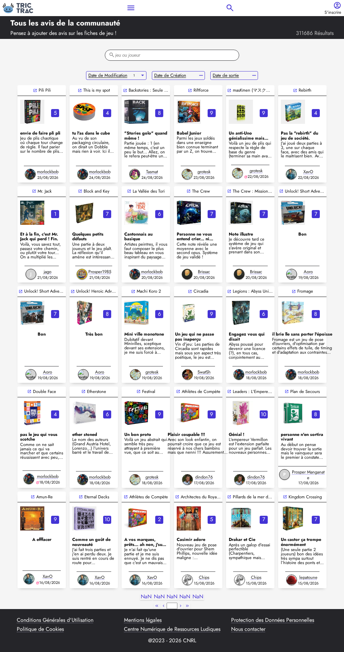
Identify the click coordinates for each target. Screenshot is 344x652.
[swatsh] (187, 374)
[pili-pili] (32, 112)
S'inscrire (333, 12)
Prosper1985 (99, 271)
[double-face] (32, 413)
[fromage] (293, 313)
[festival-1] (136, 413)
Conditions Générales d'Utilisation (55, 620)
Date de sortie (226, 75)
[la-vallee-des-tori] (136, 213)
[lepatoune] (291, 579)
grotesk (204, 171)
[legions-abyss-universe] (241, 313)
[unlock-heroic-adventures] (84, 313)
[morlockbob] (30, 174)
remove (201, 75)
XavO (308, 171)
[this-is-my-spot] (84, 112)
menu (130, 8)
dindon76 (204, 477)
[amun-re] (32, 518)
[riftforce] (189, 112)
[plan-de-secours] (293, 413)
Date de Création (170, 75)
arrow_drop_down (142, 75)
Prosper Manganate (308, 475)
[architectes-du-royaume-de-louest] (189, 518)
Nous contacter (248, 629)
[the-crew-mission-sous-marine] (241, 213)
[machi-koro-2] (136, 313)
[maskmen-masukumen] (241, 112)
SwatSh (204, 372)
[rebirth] (293, 112)
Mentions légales (143, 620)
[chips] (187, 579)
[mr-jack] (32, 213)
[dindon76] (187, 479)
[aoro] (291, 274)
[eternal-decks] (84, 518)
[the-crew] (189, 213)
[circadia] (189, 313)
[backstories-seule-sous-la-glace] (136, 112)
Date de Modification (107, 75)
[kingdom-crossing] (293, 518)
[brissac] (187, 274)
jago (47, 271)
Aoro (308, 271)
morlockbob (47, 171)
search (229, 8)
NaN (146, 597)
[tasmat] (134, 174)
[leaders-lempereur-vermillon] (241, 413)
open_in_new (35, 90)
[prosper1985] (82, 274)
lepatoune (308, 577)
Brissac (204, 271)
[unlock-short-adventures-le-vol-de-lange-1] (32, 313)
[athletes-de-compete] (189, 413)
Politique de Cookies (40, 629)
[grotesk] (187, 174)
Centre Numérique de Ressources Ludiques (172, 629)
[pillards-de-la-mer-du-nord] (241, 518)
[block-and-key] (84, 213)
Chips (204, 577)
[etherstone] (84, 413)
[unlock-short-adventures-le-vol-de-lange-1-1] (293, 213)
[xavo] (291, 174)
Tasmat (152, 171)
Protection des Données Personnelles (272, 620)
